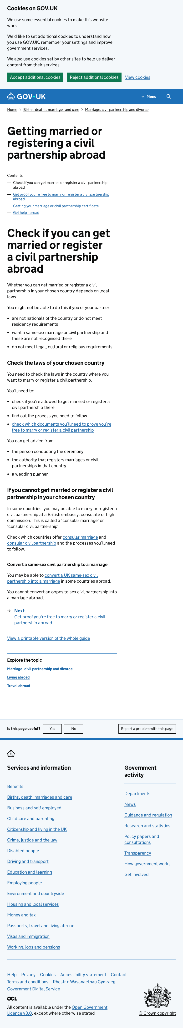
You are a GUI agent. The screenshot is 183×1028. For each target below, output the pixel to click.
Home (12, 109)
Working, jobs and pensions (33, 947)
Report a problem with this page (147, 728)
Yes (56, 728)
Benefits (15, 786)
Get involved (136, 874)
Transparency (137, 853)
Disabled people (23, 850)
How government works (147, 863)
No (77, 728)
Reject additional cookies (94, 77)
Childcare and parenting (30, 818)
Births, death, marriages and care (39, 797)
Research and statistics (147, 825)
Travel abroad (18, 686)
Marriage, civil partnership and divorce (116, 109)
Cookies (48, 974)
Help (12, 974)
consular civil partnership (31, 543)
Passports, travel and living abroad (41, 925)
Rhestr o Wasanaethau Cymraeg (84, 981)
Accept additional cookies (35, 77)
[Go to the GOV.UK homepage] (26, 96)
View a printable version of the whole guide (48, 638)
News (130, 804)
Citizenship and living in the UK (37, 829)
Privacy (28, 974)
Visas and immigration (28, 936)
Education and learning (29, 872)
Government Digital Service (33, 989)
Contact (119, 974)
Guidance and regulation (148, 815)
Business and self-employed (34, 808)
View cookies (137, 77)
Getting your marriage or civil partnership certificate (56, 206)
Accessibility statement (83, 974)
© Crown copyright (157, 1013)
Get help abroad (26, 212)
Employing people (24, 882)
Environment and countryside (35, 893)
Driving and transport (28, 861)
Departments (137, 793)
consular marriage (80, 537)
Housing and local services (33, 904)
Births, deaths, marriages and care (51, 109)
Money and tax (21, 915)
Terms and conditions (27, 981)
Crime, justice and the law (32, 840)
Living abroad (18, 677)
